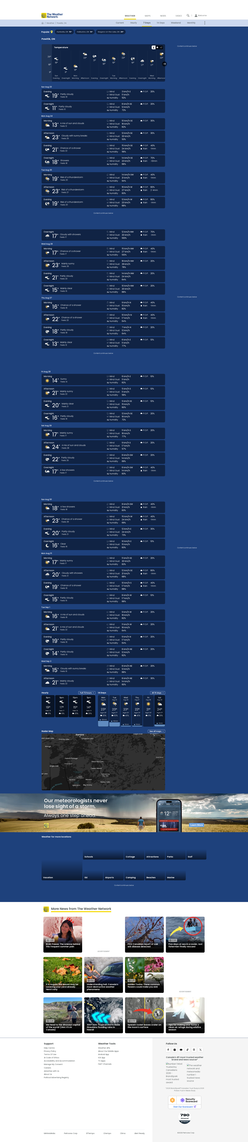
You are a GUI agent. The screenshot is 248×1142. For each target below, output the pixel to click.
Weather (50, 23)
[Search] (188, 15)
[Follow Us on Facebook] (168, 1050)
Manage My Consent (53, 1064)
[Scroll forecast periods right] (164, 63)
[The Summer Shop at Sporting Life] (196, 870)
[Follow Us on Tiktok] (187, 1050)
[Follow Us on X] (200, 1050)
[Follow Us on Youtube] (181, 1050)
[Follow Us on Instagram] (174, 1050)
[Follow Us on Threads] (194, 1050)
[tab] (153, 47)
